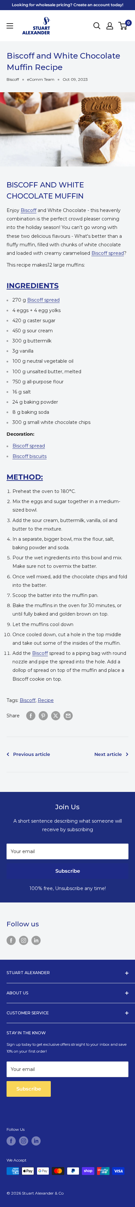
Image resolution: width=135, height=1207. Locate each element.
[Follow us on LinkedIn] (36, 940)
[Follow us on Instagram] (23, 940)
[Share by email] (68, 715)
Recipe (46, 700)
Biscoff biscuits (29, 456)
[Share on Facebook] (30, 715)
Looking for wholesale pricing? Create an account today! (67, 4)
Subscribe (67, 871)
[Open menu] (10, 25)
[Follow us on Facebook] (11, 940)
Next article (108, 754)
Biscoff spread (107, 253)
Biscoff (13, 79)
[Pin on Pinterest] (43, 715)
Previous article (31, 754)
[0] (123, 26)
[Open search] (97, 25)
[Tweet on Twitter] (55, 715)
